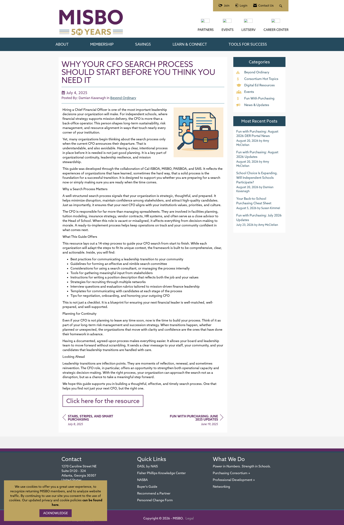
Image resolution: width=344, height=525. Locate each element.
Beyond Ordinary (123, 98)
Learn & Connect (190, 44)
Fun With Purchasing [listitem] (259, 98)
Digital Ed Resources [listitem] (259, 85)
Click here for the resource (103, 401)
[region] (193, 420)
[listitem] (259, 138)
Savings (143, 44)
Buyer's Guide (147, 487)
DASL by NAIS (147, 466)
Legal (190, 518)
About (62, 44)
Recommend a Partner (153, 493)
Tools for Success (248, 44)
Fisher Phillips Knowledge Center (161, 473)
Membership (102, 44)
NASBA (142, 480)
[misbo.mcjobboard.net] (276, 23)
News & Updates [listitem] (256, 105)
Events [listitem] (249, 92)
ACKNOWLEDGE (55, 513)
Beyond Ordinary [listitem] (256, 72)
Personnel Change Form (155, 500)
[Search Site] (281, 5)
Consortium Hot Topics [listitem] (261, 79)
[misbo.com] (205, 23)
